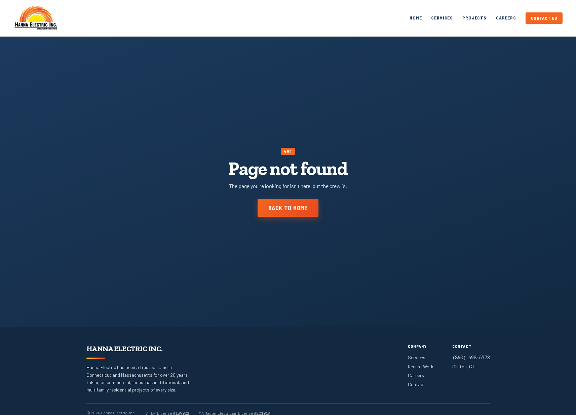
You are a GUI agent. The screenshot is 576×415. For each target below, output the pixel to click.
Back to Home (288, 208)
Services (442, 17)
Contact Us (544, 18)
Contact (416, 384)
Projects (474, 17)
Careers (506, 17)
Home (416, 17)
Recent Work (420, 366)
